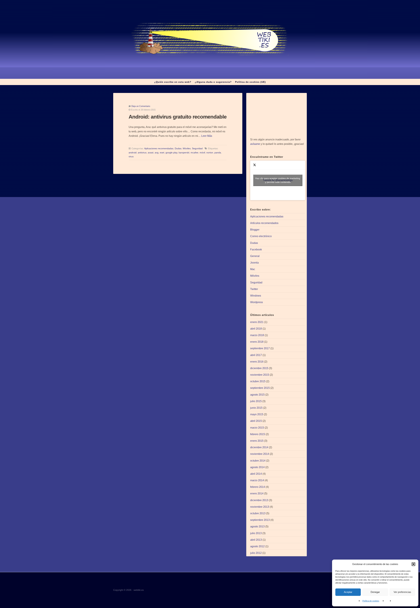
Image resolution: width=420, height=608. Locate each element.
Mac (252, 269)
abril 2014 (256, 473)
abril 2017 (256, 355)
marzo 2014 (257, 480)
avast (150, 152)
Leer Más (206, 135)
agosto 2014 (257, 467)
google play (171, 152)
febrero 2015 (257, 434)
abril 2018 (256, 328)
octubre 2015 (257, 381)
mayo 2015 (256, 414)
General (255, 256)
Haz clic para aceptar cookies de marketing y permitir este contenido (277, 180)
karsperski (184, 152)
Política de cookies (370, 601)
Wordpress (256, 302)
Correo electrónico (261, 236)
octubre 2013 (257, 513)
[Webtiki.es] (210, 39)
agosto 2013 (257, 526)
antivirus (142, 152)
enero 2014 (256, 493)
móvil (202, 152)
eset (162, 152)
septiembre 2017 (260, 348)
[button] (413, 564)
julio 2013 (256, 533)
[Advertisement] (277, 115)
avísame (255, 144)
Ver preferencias (402, 592)
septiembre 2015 (260, 388)
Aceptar (348, 592)
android (132, 152)
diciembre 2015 (259, 368)
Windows (255, 295)
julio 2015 (256, 401)
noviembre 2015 (259, 374)
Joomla (254, 262)
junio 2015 (256, 407)
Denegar (375, 592)
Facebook (256, 249)
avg (156, 152)
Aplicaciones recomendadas (158, 148)
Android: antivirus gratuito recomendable (178, 117)
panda (217, 152)
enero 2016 (256, 361)
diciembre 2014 (259, 447)
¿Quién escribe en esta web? (172, 82)
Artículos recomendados (264, 223)
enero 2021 (256, 322)
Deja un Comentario (140, 106)
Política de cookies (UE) (250, 82)
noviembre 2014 (259, 454)
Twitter (254, 289)
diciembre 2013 (259, 500)
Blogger (254, 229)
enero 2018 (256, 341)
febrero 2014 (257, 487)
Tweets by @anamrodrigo (277, 180)
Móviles (187, 148)
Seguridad (197, 148)
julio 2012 (256, 553)
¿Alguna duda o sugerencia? (213, 82)
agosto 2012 (257, 546)
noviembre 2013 (259, 506)
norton (209, 152)
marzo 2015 (257, 427)
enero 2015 (256, 440)
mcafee (194, 152)
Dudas (178, 148)
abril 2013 (256, 539)
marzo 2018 (257, 335)
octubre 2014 (257, 460)
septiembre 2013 (260, 520)
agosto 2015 (257, 394)
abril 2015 (256, 421)
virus (131, 156)
